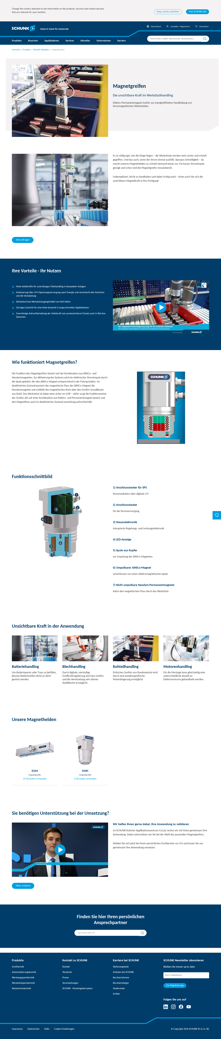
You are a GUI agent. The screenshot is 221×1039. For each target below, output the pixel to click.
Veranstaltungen (70, 983)
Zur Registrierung (174, 985)
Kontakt (66, 967)
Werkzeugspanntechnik (23, 977)
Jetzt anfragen (23, 240)
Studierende (119, 988)
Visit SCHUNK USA (197, 12)
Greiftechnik (18, 967)
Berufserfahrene (121, 977)
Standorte (67, 972)
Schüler (116, 994)
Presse (65, 977)
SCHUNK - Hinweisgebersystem (77, 988)
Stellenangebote (121, 967)
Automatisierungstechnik (24, 972)
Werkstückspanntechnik (23, 983)
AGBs (46, 1029)
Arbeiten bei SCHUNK (123, 972)
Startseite (16, 50)
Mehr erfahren (23, 886)
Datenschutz (33, 1029)
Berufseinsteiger (121, 983)
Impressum (17, 1029)
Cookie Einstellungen (64, 1029)
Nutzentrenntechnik (21, 988)
